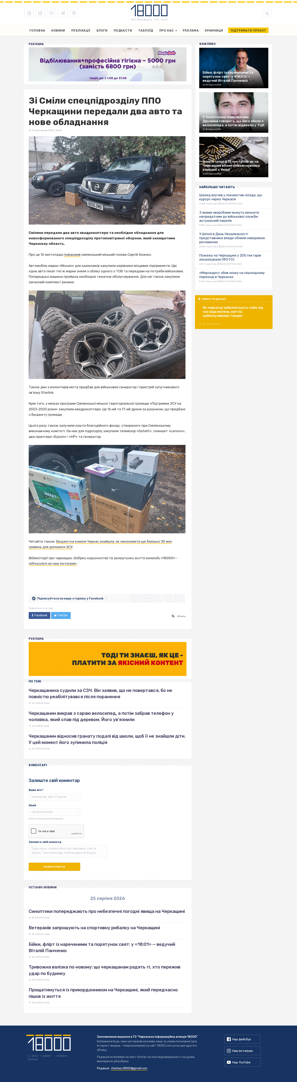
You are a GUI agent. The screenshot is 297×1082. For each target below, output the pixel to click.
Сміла (182, 616)
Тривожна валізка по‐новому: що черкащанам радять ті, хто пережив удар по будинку (104, 970)
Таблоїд (145, 30)
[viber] (74, 13)
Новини (58, 30)
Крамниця (214, 30)
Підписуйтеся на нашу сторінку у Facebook (70, 598)
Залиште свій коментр (45, 841)
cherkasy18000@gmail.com (129, 1068)
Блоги (102, 30)
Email (32, 805)
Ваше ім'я (36, 789)
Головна (37, 30)
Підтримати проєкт (248, 30)
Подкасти (123, 30)
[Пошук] (267, 13)
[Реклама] (107, 64)
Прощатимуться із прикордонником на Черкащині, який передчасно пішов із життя (103, 993)
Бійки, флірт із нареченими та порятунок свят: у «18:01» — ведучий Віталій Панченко (102, 947)
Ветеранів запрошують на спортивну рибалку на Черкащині (94, 927)
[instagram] (40, 13)
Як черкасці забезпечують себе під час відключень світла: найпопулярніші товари (233, 312)
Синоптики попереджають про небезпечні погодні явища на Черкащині (107, 911)
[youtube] (51, 13)
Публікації (81, 30)
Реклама (191, 30)
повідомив (72, 254)
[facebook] (29, 13)
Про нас (166, 30)
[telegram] (62, 13)
